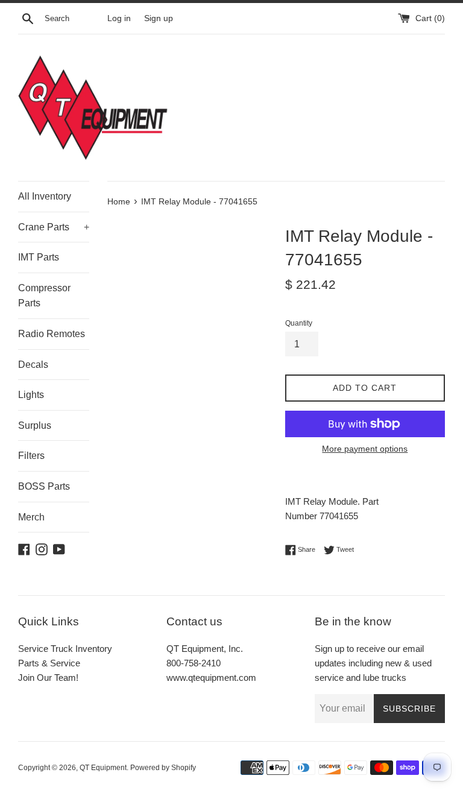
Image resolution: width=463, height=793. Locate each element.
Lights (31, 395)
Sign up (158, 18)
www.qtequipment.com (211, 677)
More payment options (365, 448)
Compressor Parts (44, 296)
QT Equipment (103, 767)
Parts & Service (49, 663)
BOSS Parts (44, 486)
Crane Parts (53, 227)
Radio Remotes (51, 334)
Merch (31, 517)
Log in (119, 18)
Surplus (34, 425)
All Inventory (44, 196)
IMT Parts (38, 257)
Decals (33, 364)
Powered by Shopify (163, 767)
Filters (31, 455)
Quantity (298, 323)
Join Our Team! (48, 677)
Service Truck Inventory (65, 648)
